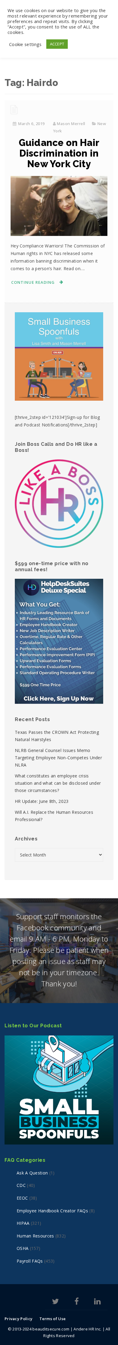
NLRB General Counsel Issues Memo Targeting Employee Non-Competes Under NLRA (58, 757)
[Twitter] (55, 1302)
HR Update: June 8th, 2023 (42, 801)
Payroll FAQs (30, 1261)
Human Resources (35, 1236)
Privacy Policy (18, 1318)
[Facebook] (76, 1302)
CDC (21, 1185)
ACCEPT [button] (57, 44)
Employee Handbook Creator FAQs (52, 1211)
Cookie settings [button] (25, 44)
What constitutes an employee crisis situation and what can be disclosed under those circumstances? (58, 783)
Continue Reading (33, 282)
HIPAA (23, 1223)
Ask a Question (32, 1173)
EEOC (22, 1198)
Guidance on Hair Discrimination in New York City (59, 153)
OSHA (22, 1248)
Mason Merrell (71, 123)
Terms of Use (52, 1318)
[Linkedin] (97, 1302)
